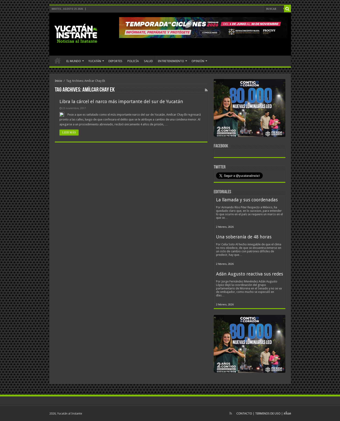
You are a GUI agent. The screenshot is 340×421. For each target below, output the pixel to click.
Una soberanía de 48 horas (244, 237)
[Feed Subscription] (206, 90)
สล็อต (287, 413)
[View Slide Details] (249, 109)
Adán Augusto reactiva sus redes (249, 274)
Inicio (58, 80)
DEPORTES (115, 61)
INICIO (58, 60)
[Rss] (230, 413)
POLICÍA (133, 61)
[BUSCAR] (287, 8)
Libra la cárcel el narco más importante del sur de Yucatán (121, 101)
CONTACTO (244, 413)
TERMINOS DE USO (268, 413)
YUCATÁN (94, 61)
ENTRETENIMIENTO (171, 61)
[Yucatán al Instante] (76, 33)
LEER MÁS (69, 132)
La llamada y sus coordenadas (247, 200)
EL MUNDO (73, 61)
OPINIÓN (198, 61)
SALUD (148, 61)
